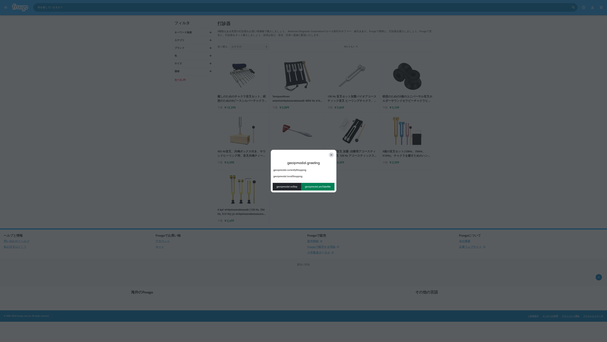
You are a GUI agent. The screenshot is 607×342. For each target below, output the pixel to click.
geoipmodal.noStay (286, 186)
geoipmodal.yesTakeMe (318, 186)
